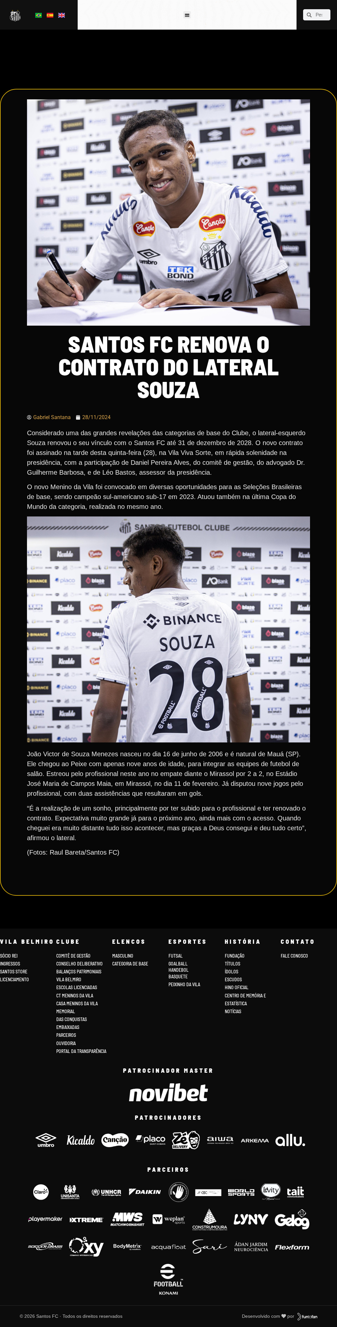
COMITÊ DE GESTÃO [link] (73, 956)
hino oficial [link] (236, 987)
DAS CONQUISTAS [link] (71, 1019)
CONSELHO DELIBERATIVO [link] (79, 963)
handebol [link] (178, 970)
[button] (187, 15)
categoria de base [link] (130, 963)
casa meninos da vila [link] (77, 1003)
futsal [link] (175, 956)
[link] (16, 16)
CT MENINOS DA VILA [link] (74, 995)
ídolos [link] (231, 971)
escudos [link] (233, 979)
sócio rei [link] (8, 956)
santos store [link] (13, 971)
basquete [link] (178, 976)
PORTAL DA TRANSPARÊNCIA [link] (81, 1051)
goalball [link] (178, 963)
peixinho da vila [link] (184, 984)
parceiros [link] (66, 1035)
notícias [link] (233, 1011)
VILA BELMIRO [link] (68, 979)
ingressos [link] (10, 963)
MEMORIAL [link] (65, 1011)
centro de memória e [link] (245, 995)
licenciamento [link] (14, 979)
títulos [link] (232, 963)
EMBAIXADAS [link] (67, 1027)
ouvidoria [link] (66, 1043)
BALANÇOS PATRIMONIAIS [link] (78, 971)
